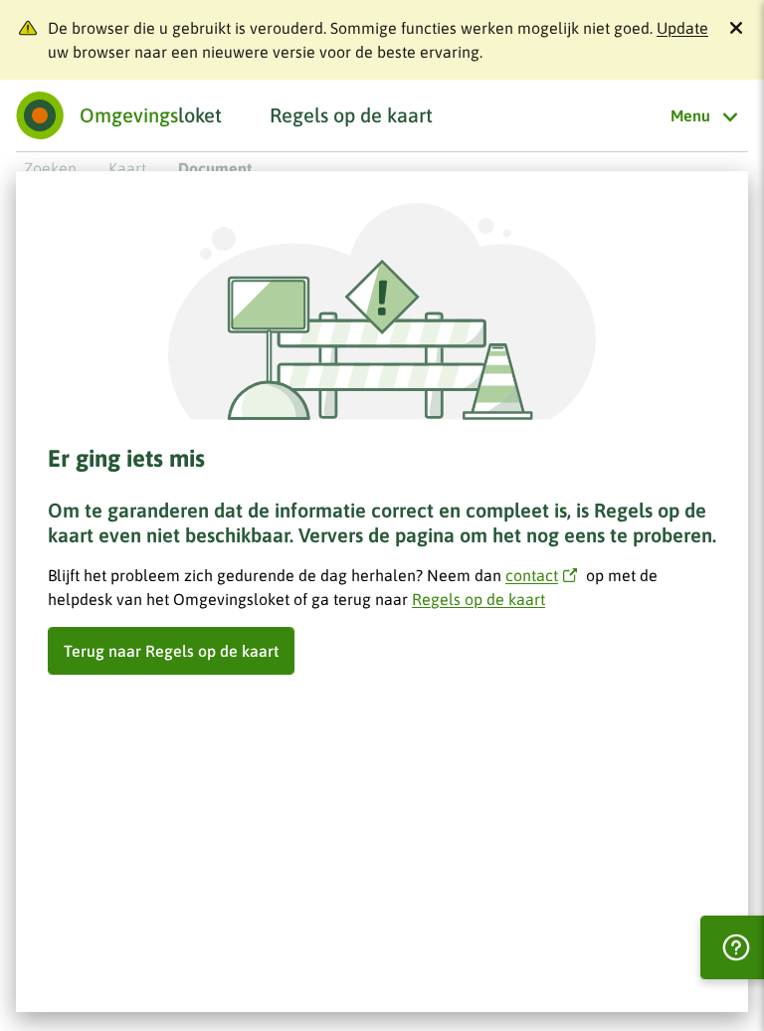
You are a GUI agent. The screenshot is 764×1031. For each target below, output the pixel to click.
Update (682, 28)
